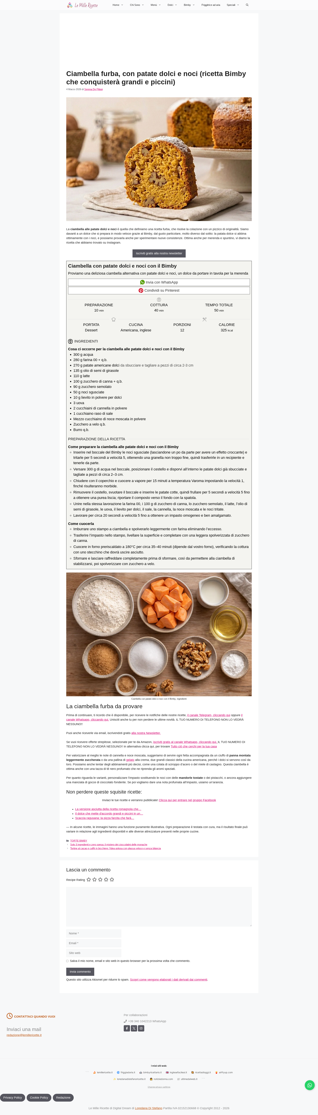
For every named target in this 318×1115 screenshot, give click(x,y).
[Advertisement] (159, 45)
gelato (130, 760)
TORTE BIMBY (78, 840)
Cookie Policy (39, 1097)
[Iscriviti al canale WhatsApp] (310, 1085)
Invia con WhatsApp (161, 282)
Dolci (170, 4)
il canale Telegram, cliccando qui (208, 715)
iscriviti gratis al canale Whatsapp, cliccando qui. (185, 742)
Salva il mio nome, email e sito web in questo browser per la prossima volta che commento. (130, 961)
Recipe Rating (75, 880)
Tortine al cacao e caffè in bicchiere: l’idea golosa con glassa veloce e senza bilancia (115, 848)
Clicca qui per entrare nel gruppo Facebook (187, 800)
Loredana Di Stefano (148, 1108)
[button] (247, 5)
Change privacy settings (159, 1087)
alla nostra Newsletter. (146, 733)
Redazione (63, 1097)
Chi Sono (135, 4)
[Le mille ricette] (82, 5)
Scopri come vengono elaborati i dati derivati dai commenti (168, 979)
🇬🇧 (176, 1072)
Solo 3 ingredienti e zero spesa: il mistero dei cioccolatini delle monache (108, 844)
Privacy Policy (12, 1097)
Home (116, 4)
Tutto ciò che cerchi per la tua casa (194, 746)
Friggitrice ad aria (211, 4)
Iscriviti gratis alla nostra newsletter (159, 253)
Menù (154, 4)
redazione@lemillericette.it (24, 1035)
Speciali (231, 4)
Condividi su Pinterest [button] (161, 290)
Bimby (187, 4)
